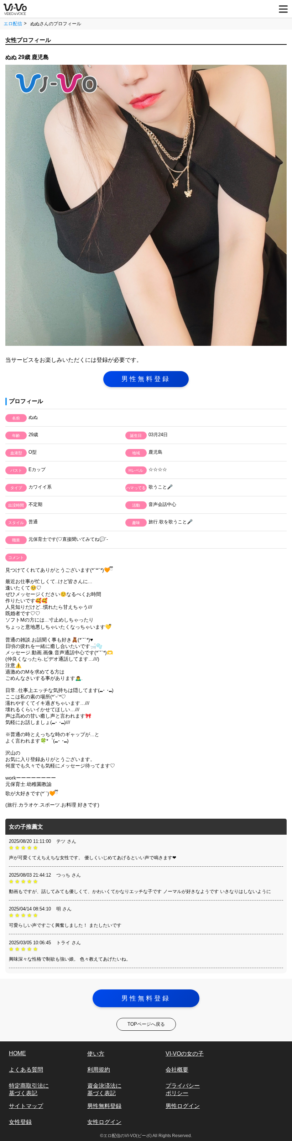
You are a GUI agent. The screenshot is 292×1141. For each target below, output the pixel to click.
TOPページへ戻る (146, 1024)
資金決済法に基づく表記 (104, 1089)
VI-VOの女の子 (185, 1054)
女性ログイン (104, 1122)
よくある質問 (26, 1070)
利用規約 (98, 1070)
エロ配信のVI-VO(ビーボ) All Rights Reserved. (147, 1135)
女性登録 (20, 1122)
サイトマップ (26, 1106)
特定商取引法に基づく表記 (29, 1089)
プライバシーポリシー (183, 1089)
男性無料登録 (146, 378)
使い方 (95, 1054)
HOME (17, 1053)
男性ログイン (183, 1106)
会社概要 (177, 1070)
